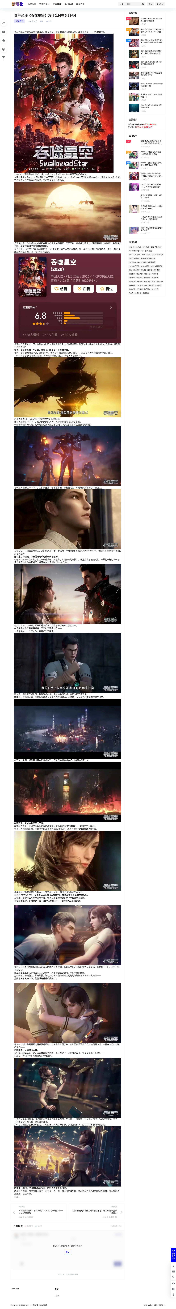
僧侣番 (149, 270)
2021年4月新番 (134, 251)
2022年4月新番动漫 (148, 262)
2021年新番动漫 (157, 255)
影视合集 (32, 4)
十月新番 (155, 278)
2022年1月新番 (134, 258)
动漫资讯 (80, 4)
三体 (130, 270)
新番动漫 (160, 282)
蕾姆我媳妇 (148, 127)
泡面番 (151, 285)
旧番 (145, 285)
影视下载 (147, 282)
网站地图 (15, 1288)
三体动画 (136, 270)
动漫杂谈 (147, 274)
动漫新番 (139, 274)
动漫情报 (19, 21)
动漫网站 (139, 278)
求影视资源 (44, 4)
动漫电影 (132, 278)
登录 (150, 4)
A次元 (57, 1295)
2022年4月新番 (134, 262)
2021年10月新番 (134, 255)
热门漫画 (147, 289)
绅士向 (131, 293)
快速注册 (160, 4)
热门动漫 (69, 4)
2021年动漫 (146, 255)
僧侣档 (143, 270)
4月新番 (138, 247)
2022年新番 (145, 266)
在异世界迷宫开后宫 (136, 282)
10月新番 (146, 247)
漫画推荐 (158, 285)
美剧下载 (146, 293)
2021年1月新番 (156, 247)
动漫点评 (155, 274)
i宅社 (27, 1305)
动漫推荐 (57, 4)
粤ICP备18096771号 (40, 1305)
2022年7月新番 (134, 266)
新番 (153, 282)
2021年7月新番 (146, 251)
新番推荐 (132, 285)
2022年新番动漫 (156, 266)
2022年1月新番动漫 (148, 258)
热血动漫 (132, 289)
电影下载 (155, 289)
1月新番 (131, 247)
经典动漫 (138, 293)
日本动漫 (139, 285)
